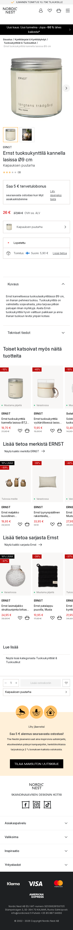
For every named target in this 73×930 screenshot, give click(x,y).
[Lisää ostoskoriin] (27, 430)
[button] (12, 172)
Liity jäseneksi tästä (56, 195)
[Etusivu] (10, 11)
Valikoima (11, 837)
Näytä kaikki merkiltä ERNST (21, 451)
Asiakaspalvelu (15, 823)
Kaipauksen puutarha (18, 691)
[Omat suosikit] (49, 10)
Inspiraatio (12, 851)
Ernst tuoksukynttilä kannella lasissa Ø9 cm (27, 46)
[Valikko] (67, 10)
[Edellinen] (6, 88)
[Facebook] (25, 804)
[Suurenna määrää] (16, 683)
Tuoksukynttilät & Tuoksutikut (20, 42)
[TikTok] (47, 804)
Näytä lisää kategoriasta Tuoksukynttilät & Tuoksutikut (31, 660)
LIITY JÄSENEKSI (28, 3)
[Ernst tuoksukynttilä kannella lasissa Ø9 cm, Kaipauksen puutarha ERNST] (36, 87)
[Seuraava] (66, 88)
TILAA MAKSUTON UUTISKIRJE (36, 763)
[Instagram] (36, 804)
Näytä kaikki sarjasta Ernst (20, 544)
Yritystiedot (13, 864)
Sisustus (7, 39)
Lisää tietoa (60, 253)
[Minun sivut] (40, 10)
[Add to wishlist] (20, 430)
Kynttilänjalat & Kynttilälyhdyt (30, 39)
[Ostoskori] (58, 10)
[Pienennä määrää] (5, 683)
